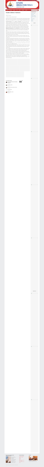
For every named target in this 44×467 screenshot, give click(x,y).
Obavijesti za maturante (33, 16)
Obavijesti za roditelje (33, 15)
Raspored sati (32, 14)
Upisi (31, 17)
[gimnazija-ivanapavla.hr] (22, 4)
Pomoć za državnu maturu (21, 461)
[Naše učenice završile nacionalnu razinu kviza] (6, 87)
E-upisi (20, 462)
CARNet (20, 458)
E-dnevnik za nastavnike (21, 456)
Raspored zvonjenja (33, 13)
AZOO (19, 459)
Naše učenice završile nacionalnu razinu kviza (12, 87)
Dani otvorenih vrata (10, 89)
